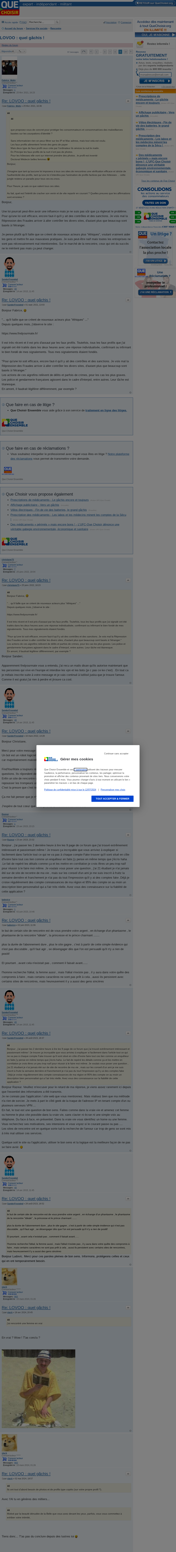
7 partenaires (80, 769)
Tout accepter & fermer (112, 798)
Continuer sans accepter (116, 753)
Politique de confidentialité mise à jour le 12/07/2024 (70, 789)
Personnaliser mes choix (113, 789)
